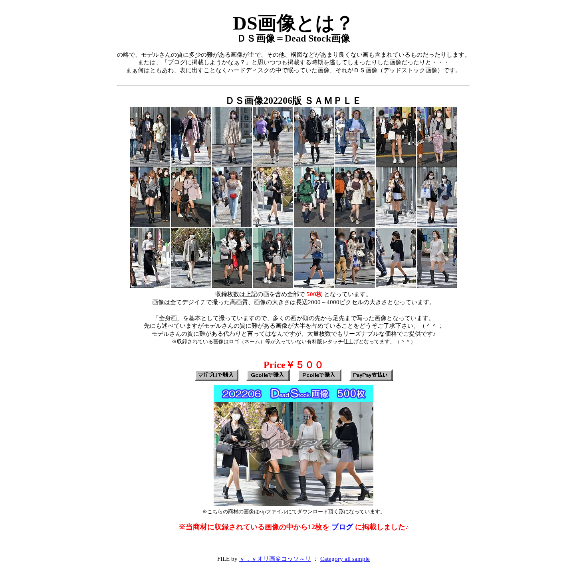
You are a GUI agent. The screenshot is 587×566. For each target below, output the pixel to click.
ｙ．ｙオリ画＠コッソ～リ (275, 558)
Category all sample (345, 558)
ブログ (342, 527)
